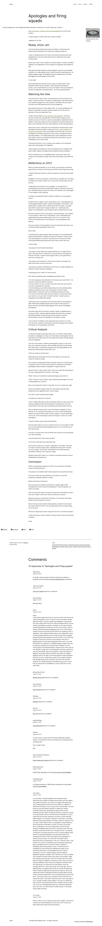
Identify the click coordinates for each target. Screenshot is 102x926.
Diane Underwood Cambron (41, 755)
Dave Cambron (37, 598)
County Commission (84, 545)
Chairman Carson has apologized (49, 31)
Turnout (54, 548)
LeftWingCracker (38, 779)
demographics (56, 546)
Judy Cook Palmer (38, 586)
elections (25, 542)
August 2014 (55, 545)
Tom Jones (36, 895)
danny (35, 610)
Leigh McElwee (37, 720)
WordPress (89, 921)
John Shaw (36, 793)
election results (64, 546)
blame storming (63, 545)
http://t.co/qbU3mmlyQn (57, 579)
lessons (71, 546)
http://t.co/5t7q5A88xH (64, 772)
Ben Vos (35, 708)
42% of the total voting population (53, 116)
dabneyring (36, 572)
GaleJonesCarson (38, 767)
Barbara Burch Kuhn (39, 672)
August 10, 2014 (37, 573)
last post (36, 31)
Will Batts (35, 696)
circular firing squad (73, 545)
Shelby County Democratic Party (82, 546)
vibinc (11, 4)
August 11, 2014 (37, 769)
